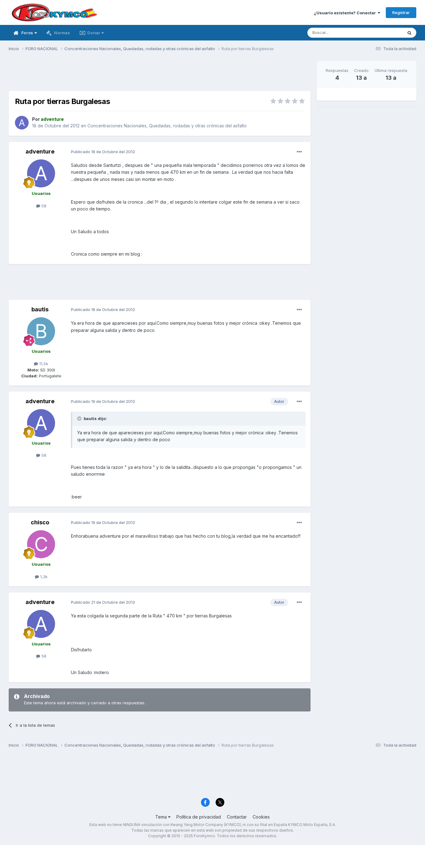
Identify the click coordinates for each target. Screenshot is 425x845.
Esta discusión (381, 32)
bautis (40, 309)
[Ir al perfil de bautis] (41, 331)
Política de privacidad (198, 816)
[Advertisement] (159, 75)
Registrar (401, 12)
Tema (161, 816)
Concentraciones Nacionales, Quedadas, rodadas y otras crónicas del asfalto (167, 125)
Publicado (103, 151)
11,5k (43, 363)
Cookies (261, 816)
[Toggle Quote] (80, 418)
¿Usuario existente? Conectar (346, 12)
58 (43, 205)
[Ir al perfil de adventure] (22, 123)
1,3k (43, 576)
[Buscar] (409, 33)
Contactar (237, 816)
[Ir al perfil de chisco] (41, 544)
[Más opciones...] (299, 152)
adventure (40, 151)
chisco (40, 522)
